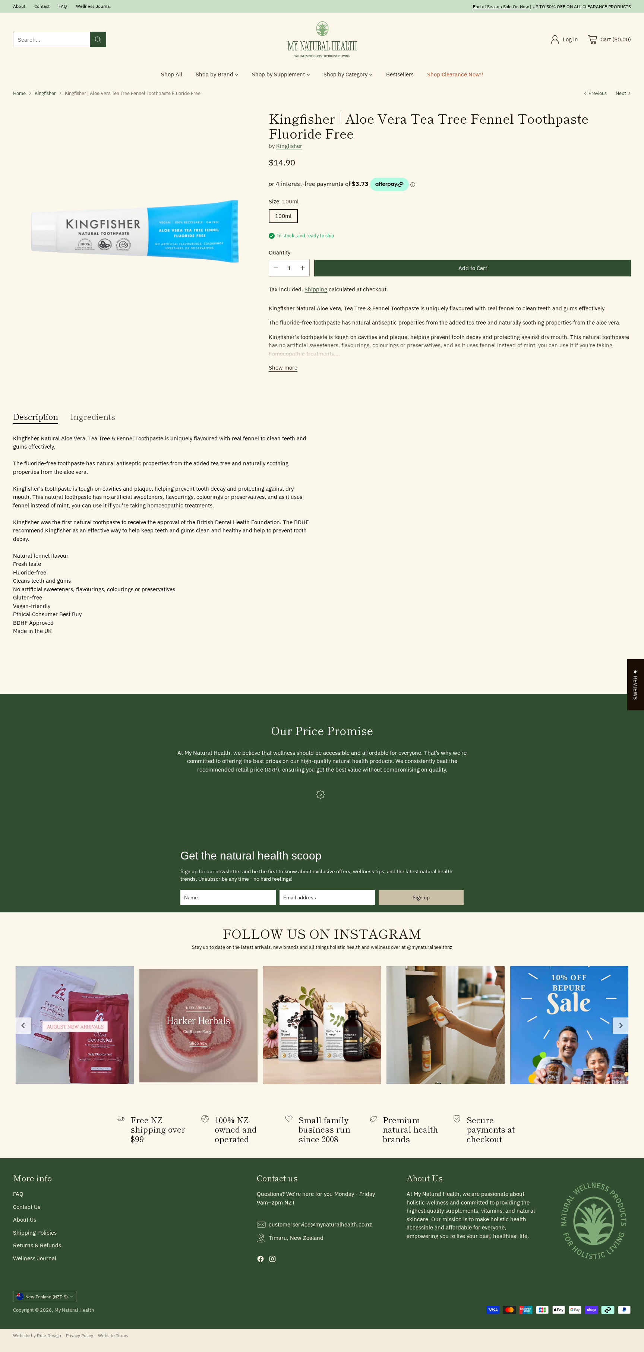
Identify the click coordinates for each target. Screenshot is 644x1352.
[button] (75, 1025)
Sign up (421, 897)
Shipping (315, 289)
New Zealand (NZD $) (46, 1296)
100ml (283, 215)
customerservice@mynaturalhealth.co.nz (320, 1224)
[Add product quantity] (302, 268)
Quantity (279, 252)
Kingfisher (45, 93)
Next (621, 93)
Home (19, 93)
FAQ (18, 1193)
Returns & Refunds (37, 1245)
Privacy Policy (79, 1335)
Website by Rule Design (37, 1335)
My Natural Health (74, 1310)
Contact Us (26, 1206)
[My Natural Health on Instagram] (272, 1260)
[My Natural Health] (322, 40)
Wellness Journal (34, 1258)
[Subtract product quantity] (275, 268)
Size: (284, 201)
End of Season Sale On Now (501, 6)
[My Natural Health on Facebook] (260, 1260)
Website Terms (113, 1335)
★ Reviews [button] (635, 684)
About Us (24, 1219)
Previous (597, 93)
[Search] (98, 39)
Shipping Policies (35, 1232)
